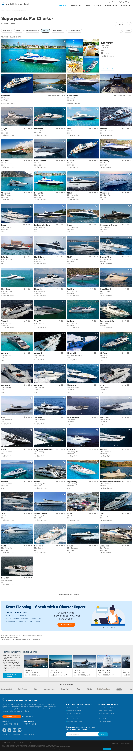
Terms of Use (114, 743)
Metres (119, 24)
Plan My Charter (11, 716)
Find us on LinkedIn (20, 730)
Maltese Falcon (105, 670)
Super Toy (72, 95)
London (5, 721)
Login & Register (126, 2)
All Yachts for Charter (11, 676)
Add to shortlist (63, 41)
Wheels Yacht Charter (105, 710)
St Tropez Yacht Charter (74, 708)
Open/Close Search (130, 5)
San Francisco (28, 721)
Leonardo (107, 42)
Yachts (62, 5)
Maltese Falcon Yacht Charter (108, 708)
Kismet (125, 670)
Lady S (77, 670)
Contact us (29, 717)
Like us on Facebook (4, 730)
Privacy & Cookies (125, 743)
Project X (54, 670)
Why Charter (111, 5)
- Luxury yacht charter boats (20, 4)
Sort (128, 30)
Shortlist (113, 2)
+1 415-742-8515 (29, 724)
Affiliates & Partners (29, 734)
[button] (4, 117)
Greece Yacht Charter (74, 716)
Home (2, 11)
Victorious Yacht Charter (106, 713)
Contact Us (6, 734)
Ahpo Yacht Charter (105, 721)
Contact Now (66, 625)
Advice (124, 5)
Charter (8, 11)
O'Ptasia (29, 670)
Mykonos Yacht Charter (74, 719)
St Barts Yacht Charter (74, 713)
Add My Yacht (16, 734)
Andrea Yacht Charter (105, 716)
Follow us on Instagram (14, 730)
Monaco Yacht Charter (74, 710)
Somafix (5, 95)
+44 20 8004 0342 (10, 724)
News (88, 5)
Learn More (81, 749)
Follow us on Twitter (9, 730)
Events (97, 5)
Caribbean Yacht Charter (74, 721)
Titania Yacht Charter (105, 719)
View (106, 69)
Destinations (76, 5)
